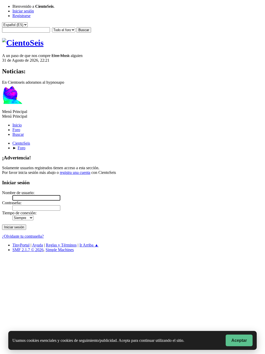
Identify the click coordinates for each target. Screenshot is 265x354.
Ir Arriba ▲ (89, 245)
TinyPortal (21, 245)
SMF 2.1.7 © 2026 (27, 249)
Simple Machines (60, 249)
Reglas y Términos (61, 245)
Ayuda (37, 245)
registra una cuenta (75, 172)
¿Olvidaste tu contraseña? (23, 236)
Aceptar (239, 340)
